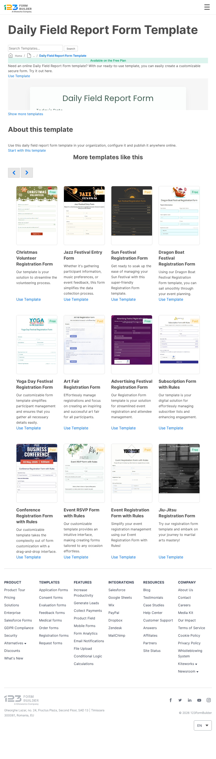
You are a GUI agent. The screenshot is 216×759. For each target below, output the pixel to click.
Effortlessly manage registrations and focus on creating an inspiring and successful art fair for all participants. (82, 406)
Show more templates (25, 114)
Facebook (170, 700)
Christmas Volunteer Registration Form (34, 258)
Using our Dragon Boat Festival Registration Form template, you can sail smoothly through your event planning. (177, 283)
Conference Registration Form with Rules (34, 515)
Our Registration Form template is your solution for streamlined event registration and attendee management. (131, 406)
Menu (207, 7)
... (34, 55)
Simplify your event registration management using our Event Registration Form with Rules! (131, 535)
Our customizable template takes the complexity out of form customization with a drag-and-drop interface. (36, 540)
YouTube (199, 700)
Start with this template (27, 150)
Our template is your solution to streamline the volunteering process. (36, 277)
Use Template (19, 76)
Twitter (180, 700)
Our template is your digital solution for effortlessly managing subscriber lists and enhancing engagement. (178, 406)
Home (18, 55)
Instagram (208, 700)
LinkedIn (189, 700)
